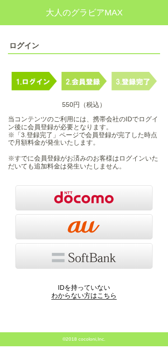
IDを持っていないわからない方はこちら (84, 291)
